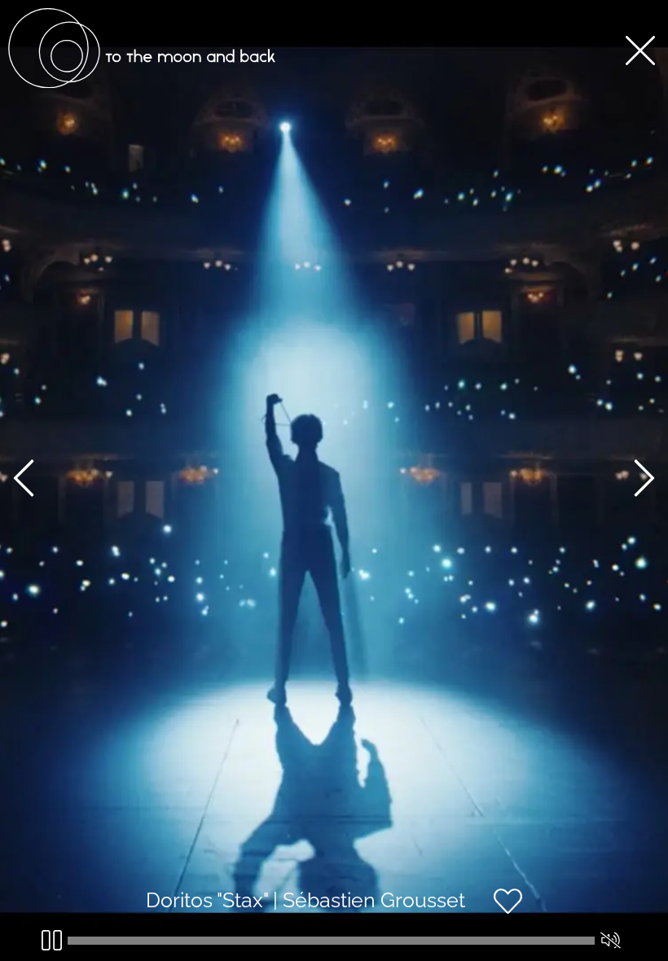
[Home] (141, 84)
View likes (571, 915)
